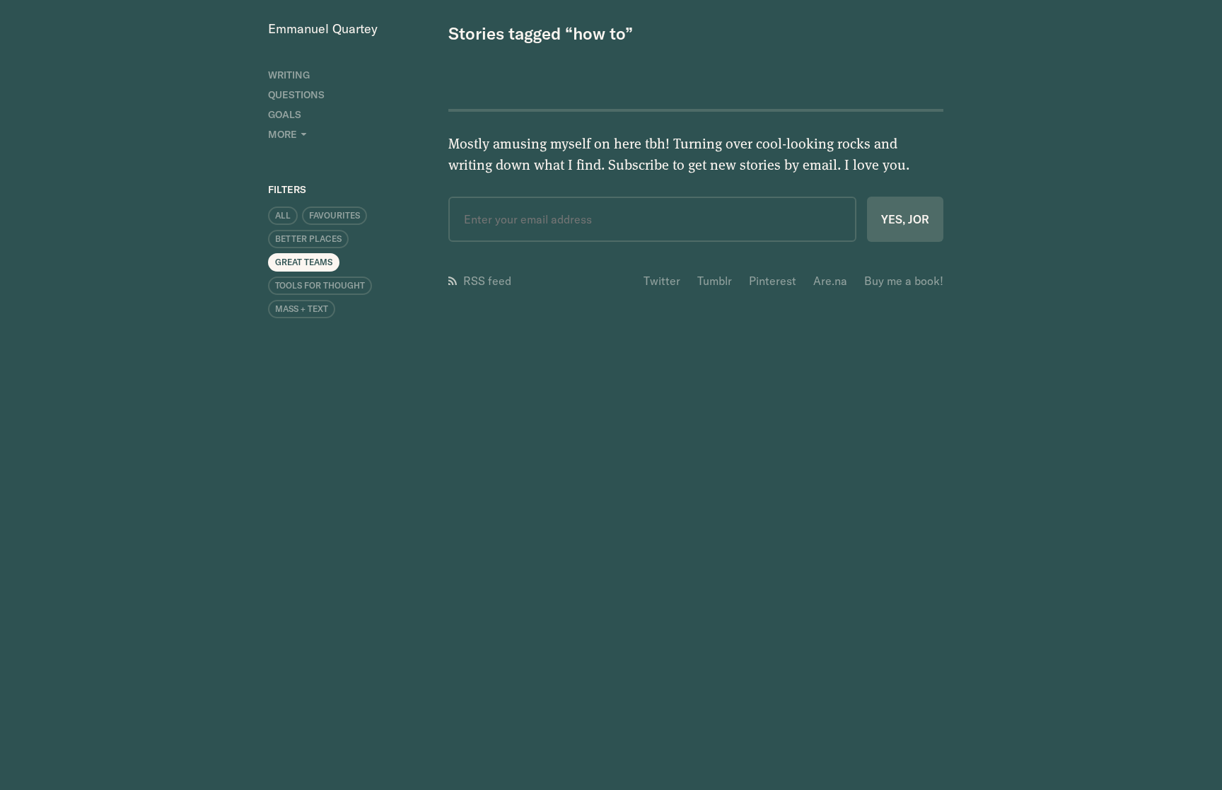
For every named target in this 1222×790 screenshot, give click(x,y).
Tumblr (714, 281)
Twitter (662, 281)
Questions (296, 94)
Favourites (334, 215)
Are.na (830, 281)
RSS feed (487, 281)
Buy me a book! (903, 281)
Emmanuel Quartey (323, 29)
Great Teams (303, 262)
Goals (284, 114)
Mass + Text (301, 308)
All (283, 215)
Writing (289, 75)
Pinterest (772, 281)
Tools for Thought (320, 285)
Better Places (308, 238)
